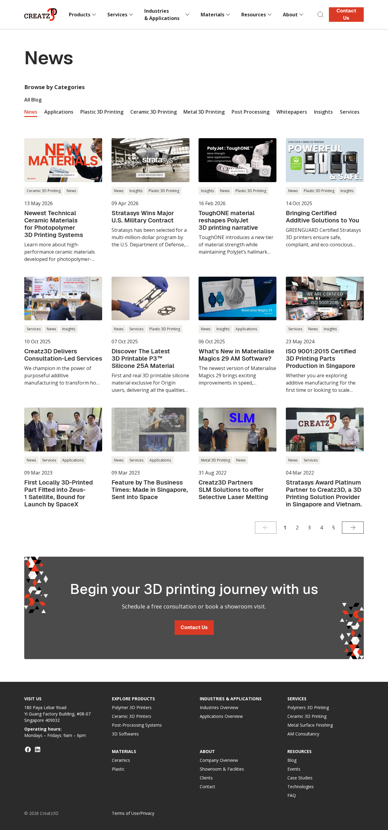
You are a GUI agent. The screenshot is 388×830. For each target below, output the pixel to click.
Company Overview (219, 760)
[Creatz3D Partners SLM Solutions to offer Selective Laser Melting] (237, 454)
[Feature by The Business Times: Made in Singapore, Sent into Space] (150, 454)
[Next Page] (353, 528)
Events (293, 769)
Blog (291, 760)
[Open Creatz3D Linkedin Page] (37, 749)
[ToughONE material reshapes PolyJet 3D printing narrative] (237, 196)
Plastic (118, 769)
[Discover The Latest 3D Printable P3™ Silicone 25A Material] (150, 335)
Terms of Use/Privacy (133, 813)
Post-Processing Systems (137, 725)
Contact (207, 786)
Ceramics (121, 760)
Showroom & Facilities (222, 769)
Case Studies (300, 778)
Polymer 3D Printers (132, 707)
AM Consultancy (303, 734)
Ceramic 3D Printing (306, 716)
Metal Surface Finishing (310, 725)
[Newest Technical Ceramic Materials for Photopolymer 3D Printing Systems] (63, 200)
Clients (206, 778)
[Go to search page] (320, 14)
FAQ (291, 795)
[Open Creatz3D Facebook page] (28, 749)
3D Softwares (125, 734)
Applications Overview (221, 716)
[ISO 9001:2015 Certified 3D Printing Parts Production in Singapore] (325, 335)
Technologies (300, 786)
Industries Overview (219, 707)
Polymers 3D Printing (308, 707)
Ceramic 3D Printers (131, 716)
